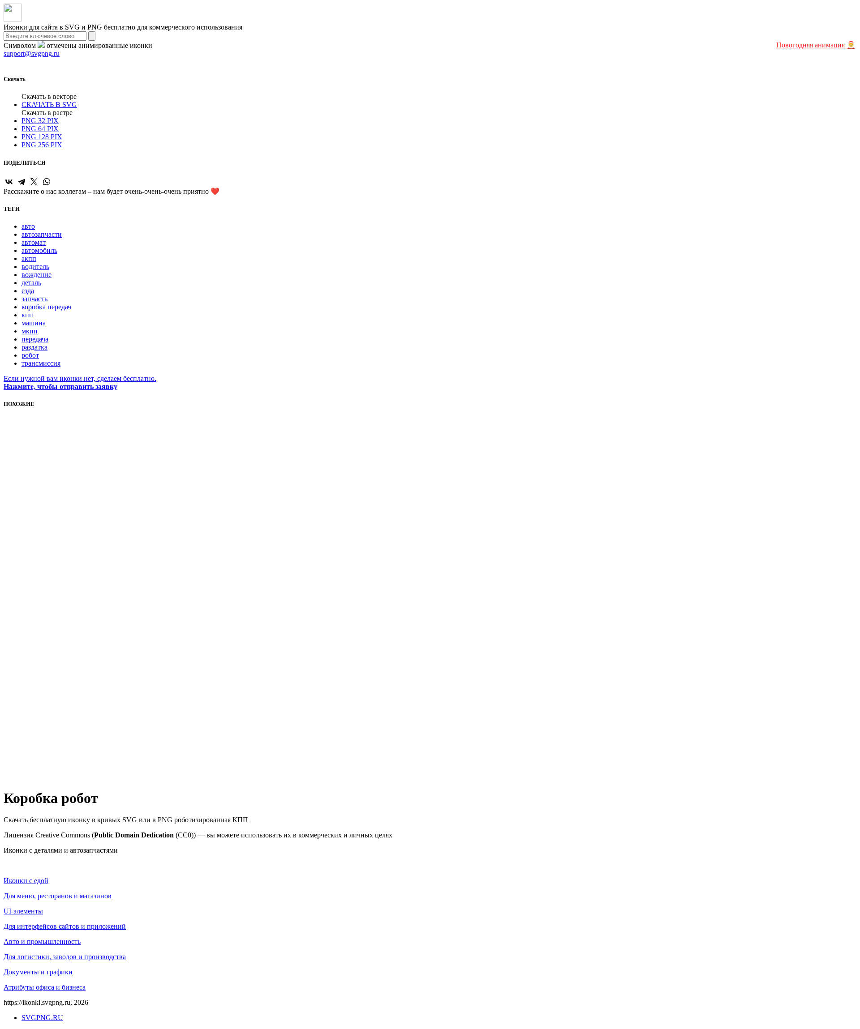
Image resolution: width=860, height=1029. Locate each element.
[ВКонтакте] (9, 181)
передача (35, 339)
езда (28, 291)
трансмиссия (41, 363)
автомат (34, 242)
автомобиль (39, 250)
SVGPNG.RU (42, 1017)
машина (34, 323)
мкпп (30, 331)
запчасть (34, 299)
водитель (35, 266)
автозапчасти (42, 234)
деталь (31, 282)
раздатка (34, 347)
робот (30, 355)
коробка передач (46, 307)
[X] (34, 181)
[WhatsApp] (46, 181)
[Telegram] (21, 181)
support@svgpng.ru (32, 53)
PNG (40, 120)
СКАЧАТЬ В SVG (49, 104)
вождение (37, 274)
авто (28, 226)
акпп (29, 258)
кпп (27, 315)
